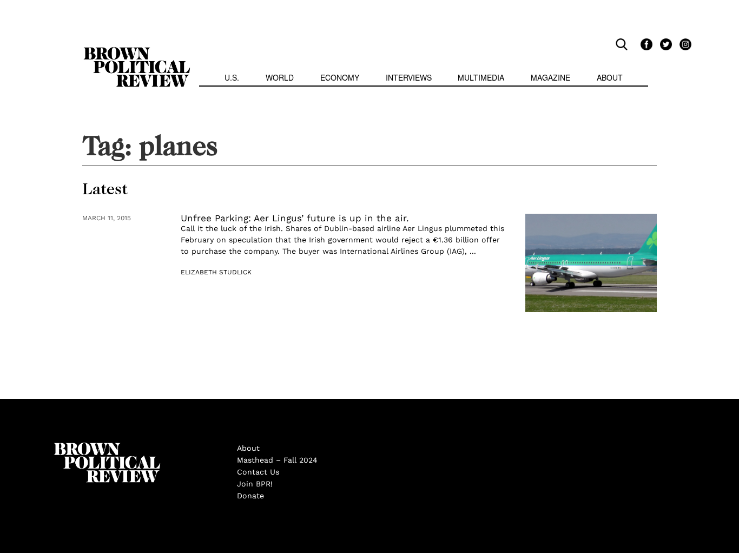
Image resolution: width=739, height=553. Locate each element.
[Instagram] (682, 43)
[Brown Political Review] (137, 51)
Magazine (550, 77)
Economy (339, 77)
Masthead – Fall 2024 (277, 460)
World (280, 77)
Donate (250, 495)
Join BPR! (255, 483)
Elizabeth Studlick (216, 272)
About (610, 77)
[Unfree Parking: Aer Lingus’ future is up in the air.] (591, 263)
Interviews (409, 77)
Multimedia (481, 77)
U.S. (232, 77)
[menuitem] (231, 78)
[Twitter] (664, 43)
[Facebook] (645, 43)
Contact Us (258, 472)
